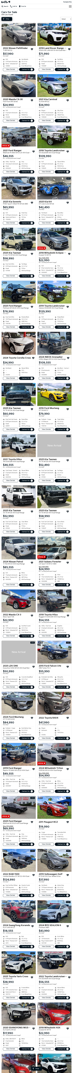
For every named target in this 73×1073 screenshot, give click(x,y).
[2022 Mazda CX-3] (19, 600)
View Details (10, 69)
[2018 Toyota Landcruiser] (54, 136)
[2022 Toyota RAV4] (54, 703)
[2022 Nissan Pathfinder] (19, 34)
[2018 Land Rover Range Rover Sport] (54, 34)
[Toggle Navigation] (70, 6)
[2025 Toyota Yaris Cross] (19, 962)
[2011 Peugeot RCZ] (54, 807)
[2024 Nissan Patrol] (19, 547)
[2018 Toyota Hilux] (54, 600)
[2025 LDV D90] (19, 652)
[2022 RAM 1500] (19, 860)
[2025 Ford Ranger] (19, 292)
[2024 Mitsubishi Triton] (54, 754)
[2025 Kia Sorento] (19, 188)
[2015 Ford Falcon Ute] (54, 652)
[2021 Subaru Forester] (54, 547)
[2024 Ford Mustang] (19, 703)
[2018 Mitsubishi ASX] (54, 1013)
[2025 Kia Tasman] (19, 239)
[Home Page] (5, 2)
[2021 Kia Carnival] (54, 85)
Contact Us (25, 69)
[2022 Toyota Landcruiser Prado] (54, 962)
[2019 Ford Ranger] (19, 754)
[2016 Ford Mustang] (54, 394)
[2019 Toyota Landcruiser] (54, 292)
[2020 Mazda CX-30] (19, 85)
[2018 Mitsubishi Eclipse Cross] (54, 239)
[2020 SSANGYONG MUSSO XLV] (19, 1013)
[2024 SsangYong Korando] (19, 911)
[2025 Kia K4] (54, 188)
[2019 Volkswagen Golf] (54, 860)
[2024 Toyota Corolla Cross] (19, 343)
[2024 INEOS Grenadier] (54, 343)
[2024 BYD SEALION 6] (54, 911)
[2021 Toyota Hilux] (19, 445)
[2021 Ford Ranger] (19, 136)
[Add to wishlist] (32, 49)
